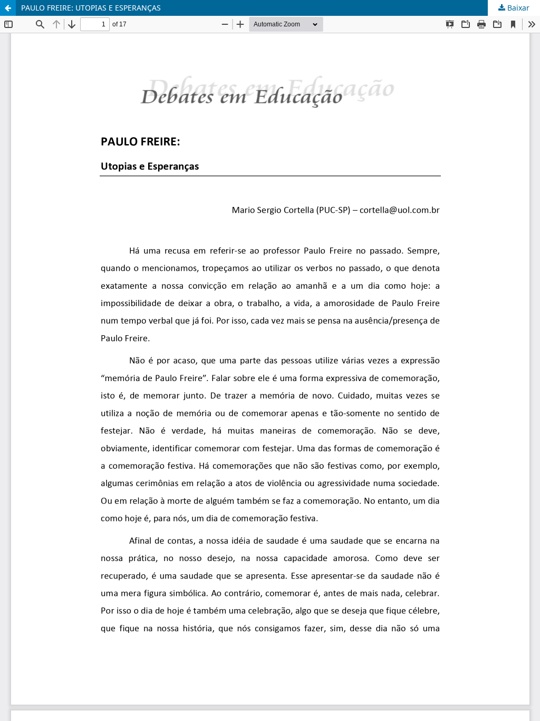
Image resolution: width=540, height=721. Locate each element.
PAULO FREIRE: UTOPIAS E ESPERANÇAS (91, 8)
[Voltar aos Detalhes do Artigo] (8, 8)
